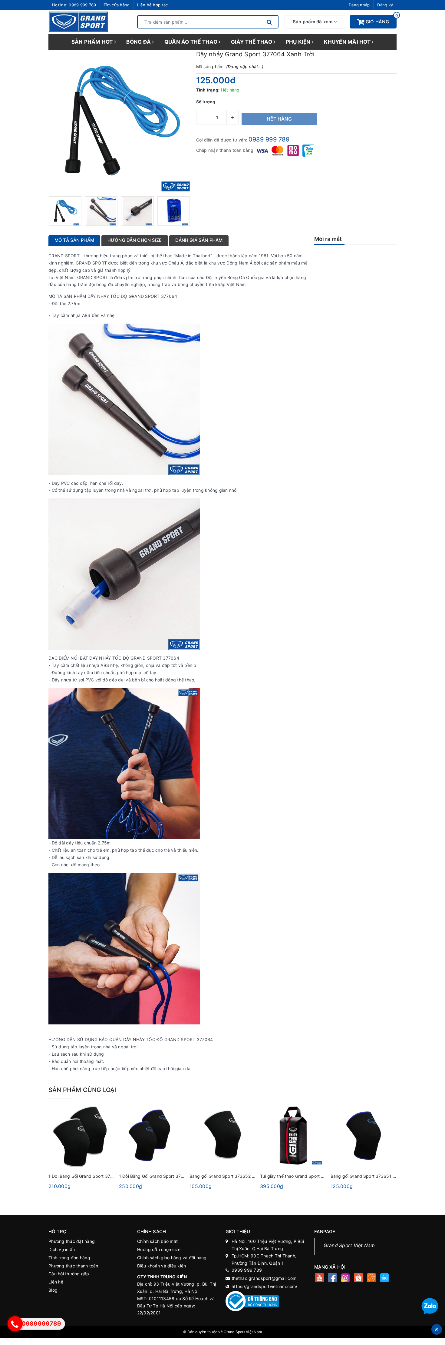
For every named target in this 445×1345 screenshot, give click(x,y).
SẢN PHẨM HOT (92, 42)
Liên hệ (55, 1281)
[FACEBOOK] (332, 1278)
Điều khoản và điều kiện (161, 1265)
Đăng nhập (359, 4)
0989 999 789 (82, 4)
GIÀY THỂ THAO (252, 42)
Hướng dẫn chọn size (159, 1249)
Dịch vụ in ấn (61, 1249)
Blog (53, 1290)
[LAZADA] (371, 1278)
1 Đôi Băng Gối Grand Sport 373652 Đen (89, 1176)
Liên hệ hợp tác (152, 4)
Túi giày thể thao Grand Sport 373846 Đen (303, 1176)
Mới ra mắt (328, 239)
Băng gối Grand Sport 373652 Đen (225, 1176)
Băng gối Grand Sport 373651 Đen (365, 1176)
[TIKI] (384, 1278)
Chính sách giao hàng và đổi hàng (172, 1257)
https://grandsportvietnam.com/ (265, 1286)
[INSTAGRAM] (345, 1278)
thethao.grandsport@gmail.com (264, 1278)
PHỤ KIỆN (299, 42)
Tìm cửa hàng (117, 4)
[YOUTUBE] (319, 1278)
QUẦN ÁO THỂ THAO (191, 42)
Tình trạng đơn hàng (69, 1257)
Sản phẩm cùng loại (82, 1090)
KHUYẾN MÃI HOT (348, 42)
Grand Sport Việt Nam (349, 1245)
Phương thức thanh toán (73, 1265)
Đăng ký (385, 4)
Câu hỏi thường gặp (68, 1273)
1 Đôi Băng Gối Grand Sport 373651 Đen (159, 1176)
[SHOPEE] (358, 1278)
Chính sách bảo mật (157, 1241)
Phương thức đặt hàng (71, 1241)
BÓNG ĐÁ (139, 42)
